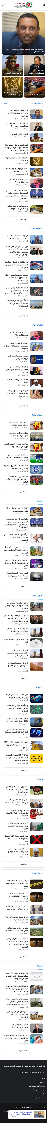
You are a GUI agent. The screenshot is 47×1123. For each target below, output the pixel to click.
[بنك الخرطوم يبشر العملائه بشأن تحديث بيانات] (36, 172)
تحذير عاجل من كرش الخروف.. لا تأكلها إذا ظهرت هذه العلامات (16, 1015)
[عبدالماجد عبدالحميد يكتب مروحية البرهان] (36, 359)
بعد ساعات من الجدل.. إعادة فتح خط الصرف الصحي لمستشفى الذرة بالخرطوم (17, 1002)
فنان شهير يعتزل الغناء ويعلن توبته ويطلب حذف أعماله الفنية (16, 839)
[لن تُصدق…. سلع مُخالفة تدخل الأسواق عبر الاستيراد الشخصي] (36, 538)
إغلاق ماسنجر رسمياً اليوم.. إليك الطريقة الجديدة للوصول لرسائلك (16, 732)
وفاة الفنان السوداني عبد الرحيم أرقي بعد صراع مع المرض (18, 852)
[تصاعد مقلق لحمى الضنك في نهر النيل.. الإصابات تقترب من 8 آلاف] (36, 1039)
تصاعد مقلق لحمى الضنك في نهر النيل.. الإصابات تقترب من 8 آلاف (16, 1038)
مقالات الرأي (37, 325)
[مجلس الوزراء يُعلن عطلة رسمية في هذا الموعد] (36, 209)
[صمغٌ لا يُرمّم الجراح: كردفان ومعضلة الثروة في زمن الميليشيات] (36, 304)
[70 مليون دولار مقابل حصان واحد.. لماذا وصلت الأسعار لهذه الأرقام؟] (36, 790)
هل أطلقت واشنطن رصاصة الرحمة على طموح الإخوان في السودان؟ (16, 265)
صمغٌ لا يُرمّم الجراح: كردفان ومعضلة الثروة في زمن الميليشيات (17, 303)
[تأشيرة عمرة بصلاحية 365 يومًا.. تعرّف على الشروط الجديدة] (36, 826)
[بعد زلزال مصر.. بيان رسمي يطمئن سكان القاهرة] (36, 632)
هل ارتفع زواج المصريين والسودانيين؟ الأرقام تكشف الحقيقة (17, 813)
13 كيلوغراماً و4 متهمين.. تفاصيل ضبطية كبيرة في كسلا (18, 896)
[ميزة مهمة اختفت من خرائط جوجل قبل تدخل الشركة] (36, 698)
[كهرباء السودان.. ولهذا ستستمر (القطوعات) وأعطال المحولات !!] (36, 346)
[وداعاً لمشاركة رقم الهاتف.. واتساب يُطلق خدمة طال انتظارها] (36, 709)
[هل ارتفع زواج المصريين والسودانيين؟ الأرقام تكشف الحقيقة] (36, 814)
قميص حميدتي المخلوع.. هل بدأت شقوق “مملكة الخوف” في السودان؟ (16, 278)
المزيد (5, 103)
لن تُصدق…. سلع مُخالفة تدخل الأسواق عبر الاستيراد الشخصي (16, 537)
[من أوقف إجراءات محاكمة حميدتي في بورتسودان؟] (36, 239)
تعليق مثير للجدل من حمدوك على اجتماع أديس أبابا (35, 73)
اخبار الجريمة (37, 873)
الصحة (40, 966)
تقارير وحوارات (36, 229)
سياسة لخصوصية (39, 1090)
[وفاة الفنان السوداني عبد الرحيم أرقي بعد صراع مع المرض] (36, 852)
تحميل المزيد (23, 219)
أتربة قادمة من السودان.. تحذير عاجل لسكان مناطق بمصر (17, 666)
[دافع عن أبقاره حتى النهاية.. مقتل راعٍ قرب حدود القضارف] (36, 931)
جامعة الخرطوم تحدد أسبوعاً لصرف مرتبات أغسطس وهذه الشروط (16, 550)
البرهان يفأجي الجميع (14, 73)
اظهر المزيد (23, 492)
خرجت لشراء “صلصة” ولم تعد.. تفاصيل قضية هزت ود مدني (17, 883)
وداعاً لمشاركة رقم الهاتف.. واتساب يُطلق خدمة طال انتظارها (17, 708)
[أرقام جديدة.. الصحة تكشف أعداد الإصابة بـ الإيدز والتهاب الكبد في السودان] (36, 976)
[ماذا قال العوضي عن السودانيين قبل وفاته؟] (36, 1028)
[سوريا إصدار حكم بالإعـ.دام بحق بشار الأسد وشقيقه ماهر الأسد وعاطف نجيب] (36, 619)
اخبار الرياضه (37, 415)
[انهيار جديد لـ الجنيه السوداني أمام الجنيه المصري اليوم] (36, 576)
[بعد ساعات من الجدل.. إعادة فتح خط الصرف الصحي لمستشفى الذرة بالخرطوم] (36, 1002)
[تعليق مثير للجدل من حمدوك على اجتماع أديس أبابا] (34, 65)
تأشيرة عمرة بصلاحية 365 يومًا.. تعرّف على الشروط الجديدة (18, 826)
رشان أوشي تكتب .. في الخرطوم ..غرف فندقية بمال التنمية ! (17, 370)
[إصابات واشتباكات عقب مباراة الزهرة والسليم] (36, 436)
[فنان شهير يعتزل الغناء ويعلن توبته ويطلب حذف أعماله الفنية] (36, 839)
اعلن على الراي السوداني (37, 1097)
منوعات (39, 779)
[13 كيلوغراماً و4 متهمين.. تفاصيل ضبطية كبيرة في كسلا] (36, 897)
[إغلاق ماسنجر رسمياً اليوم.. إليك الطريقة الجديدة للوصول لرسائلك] (36, 732)
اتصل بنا (42, 1094)
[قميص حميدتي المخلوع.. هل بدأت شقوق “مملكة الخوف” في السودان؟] (36, 278)
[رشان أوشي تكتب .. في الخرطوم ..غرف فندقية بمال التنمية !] (36, 370)
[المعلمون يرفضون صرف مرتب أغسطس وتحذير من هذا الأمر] (23, 33)
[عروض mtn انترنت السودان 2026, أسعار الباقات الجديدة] (36, 722)
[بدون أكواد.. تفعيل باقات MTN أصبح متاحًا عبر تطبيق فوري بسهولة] (36, 745)
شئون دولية (38, 596)
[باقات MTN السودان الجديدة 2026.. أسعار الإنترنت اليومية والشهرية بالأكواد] (36, 758)
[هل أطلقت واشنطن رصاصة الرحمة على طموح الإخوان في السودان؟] (36, 265)
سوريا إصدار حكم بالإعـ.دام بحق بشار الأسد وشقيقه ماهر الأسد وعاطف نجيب (16, 619)
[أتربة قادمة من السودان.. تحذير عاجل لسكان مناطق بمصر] (36, 666)
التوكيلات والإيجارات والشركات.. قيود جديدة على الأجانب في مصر (17, 653)
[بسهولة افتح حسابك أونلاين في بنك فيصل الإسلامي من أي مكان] (36, 563)
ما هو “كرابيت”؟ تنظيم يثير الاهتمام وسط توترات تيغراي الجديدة (16, 606)
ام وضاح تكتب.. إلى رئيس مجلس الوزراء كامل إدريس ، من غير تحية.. (17, 393)
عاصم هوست (8, 1111)
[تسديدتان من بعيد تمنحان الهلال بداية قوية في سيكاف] (36, 458)
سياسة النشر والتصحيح (37, 1086)
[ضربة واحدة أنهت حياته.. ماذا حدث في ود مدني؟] (36, 920)
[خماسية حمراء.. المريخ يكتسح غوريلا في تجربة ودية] (36, 447)
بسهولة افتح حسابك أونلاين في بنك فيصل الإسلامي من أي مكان (16, 563)
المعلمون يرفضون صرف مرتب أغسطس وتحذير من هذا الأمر (17, 113)
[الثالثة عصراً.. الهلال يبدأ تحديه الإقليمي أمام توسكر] (36, 469)
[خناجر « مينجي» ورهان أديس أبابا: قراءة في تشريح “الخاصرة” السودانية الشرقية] (36, 291)
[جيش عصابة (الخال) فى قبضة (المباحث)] (36, 183)
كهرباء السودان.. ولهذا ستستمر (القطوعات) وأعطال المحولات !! (16, 346)
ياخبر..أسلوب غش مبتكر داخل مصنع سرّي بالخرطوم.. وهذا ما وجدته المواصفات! (16, 148)
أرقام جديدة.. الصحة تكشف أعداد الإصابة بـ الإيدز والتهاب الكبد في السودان (17, 976)
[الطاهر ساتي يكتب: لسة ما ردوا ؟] (36, 383)
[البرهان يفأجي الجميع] (12, 65)
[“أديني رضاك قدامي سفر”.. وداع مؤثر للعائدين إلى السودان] (36, 803)
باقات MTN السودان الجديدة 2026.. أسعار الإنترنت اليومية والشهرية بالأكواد (16, 758)
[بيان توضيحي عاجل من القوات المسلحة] (12, 87)
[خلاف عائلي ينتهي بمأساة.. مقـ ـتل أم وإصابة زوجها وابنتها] (36, 909)
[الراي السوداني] (23, 5)
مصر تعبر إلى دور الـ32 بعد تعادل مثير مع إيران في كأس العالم (17, 479)
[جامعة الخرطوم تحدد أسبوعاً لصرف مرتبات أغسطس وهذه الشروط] (36, 551)
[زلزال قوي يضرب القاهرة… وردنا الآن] (36, 643)
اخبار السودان (37, 103)
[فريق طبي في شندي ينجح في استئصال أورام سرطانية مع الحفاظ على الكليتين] (36, 989)
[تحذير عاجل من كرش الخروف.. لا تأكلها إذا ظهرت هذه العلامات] (36, 1015)
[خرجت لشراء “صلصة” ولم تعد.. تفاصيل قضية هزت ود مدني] (36, 884)
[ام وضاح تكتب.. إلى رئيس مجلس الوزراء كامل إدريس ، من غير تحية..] (36, 394)
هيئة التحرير (41, 1082)
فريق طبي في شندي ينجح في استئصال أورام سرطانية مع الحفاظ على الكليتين (16, 989)
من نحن (42, 1079)
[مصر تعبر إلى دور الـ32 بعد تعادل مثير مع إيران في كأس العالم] (36, 480)
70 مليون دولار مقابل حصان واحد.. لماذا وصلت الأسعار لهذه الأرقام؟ (17, 789)
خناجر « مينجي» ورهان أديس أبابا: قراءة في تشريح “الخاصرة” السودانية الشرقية (16, 291)
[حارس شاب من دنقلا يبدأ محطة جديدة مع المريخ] (36, 425)
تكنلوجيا (39, 688)
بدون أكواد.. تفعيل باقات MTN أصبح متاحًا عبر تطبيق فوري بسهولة (16, 745)
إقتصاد (40, 501)
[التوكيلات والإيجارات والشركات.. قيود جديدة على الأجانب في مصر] (36, 653)
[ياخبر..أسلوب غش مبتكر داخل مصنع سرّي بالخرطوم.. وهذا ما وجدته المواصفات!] (34, 87)
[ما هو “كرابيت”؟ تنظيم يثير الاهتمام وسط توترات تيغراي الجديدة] (36, 606)
